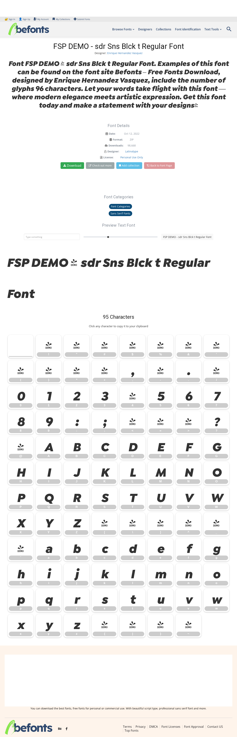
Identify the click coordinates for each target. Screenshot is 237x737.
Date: (112, 133)
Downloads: (116, 145)
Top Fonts (131, 730)
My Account (43, 19)
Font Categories (120, 206)
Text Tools (211, 29)
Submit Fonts (83, 19)
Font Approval (194, 726)
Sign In (10, 19)
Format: (118, 139)
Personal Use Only (131, 157)
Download (74, 166)
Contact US (215, 726)
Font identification (188, 29)
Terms (127, 726)
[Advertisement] (118, 680)
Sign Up (24, 19)
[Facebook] (66, 729)
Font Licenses (170, 726)
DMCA (153, 726)
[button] (228, 30)
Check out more (102, 165)
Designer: (113, 151)
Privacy (141, 726)
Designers (145, 29)
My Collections (63, 19)
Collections (163, 29)
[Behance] (59, 729)
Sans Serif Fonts (120, 213)
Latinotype (131, 151)
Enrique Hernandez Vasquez (125, 53)
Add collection (130, 165)
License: (108, 157)
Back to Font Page (161, 165)
